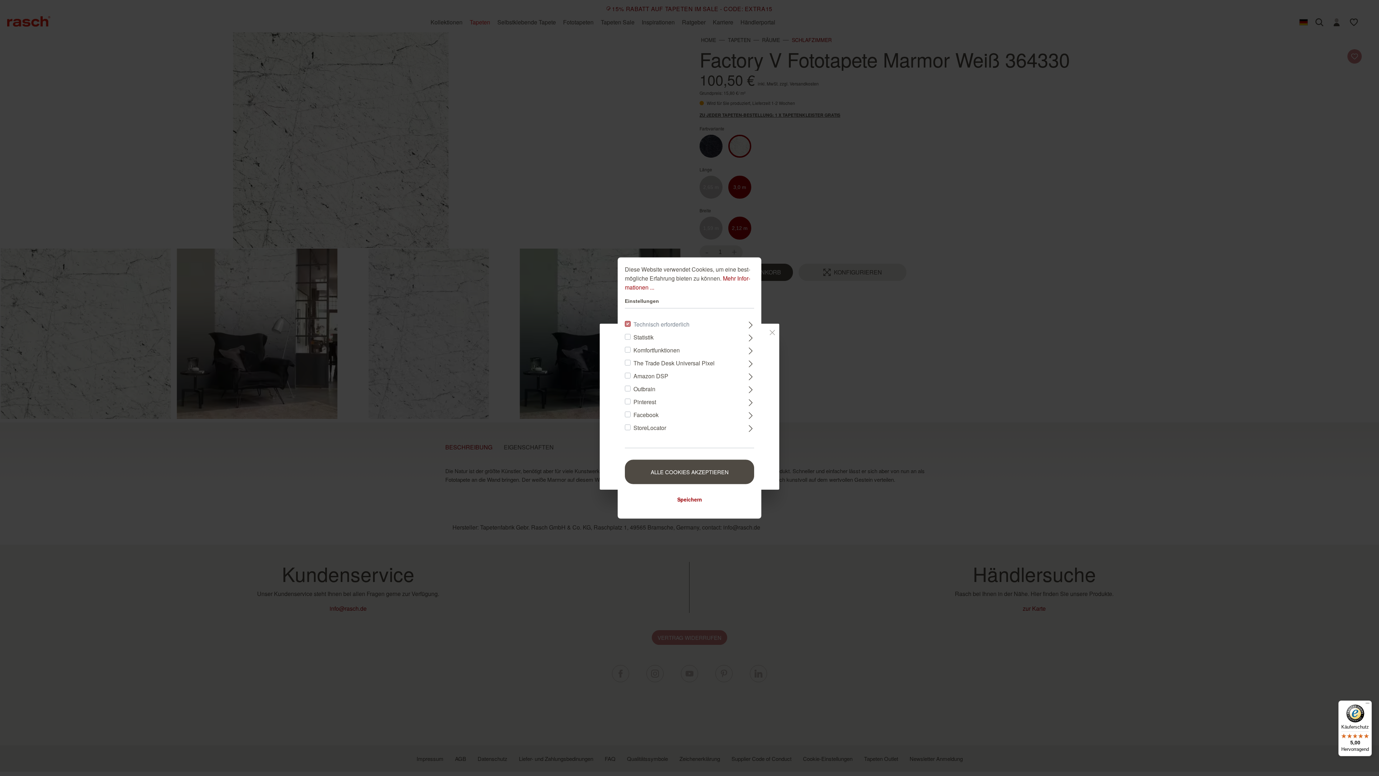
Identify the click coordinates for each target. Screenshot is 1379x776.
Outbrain (644, 389)
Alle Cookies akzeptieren (690, 472)
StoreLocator (649, 428)
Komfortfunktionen (656, 350)
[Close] (772, 331)
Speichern (689, 499)
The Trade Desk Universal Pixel (674, 363)
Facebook (646, 415)
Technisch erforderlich (661, 324)
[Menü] (1367, 705)
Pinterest (644, 402)
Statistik (643, 337)
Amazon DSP (650, 376)
